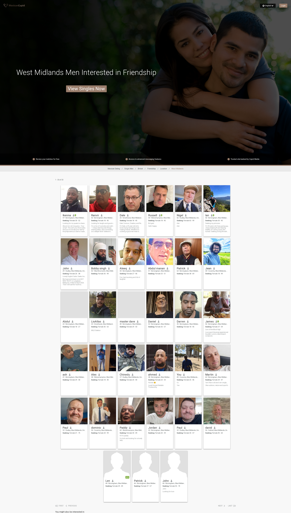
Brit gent (151, 223)
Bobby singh (98, 268)
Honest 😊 (152, 382)
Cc (178, 382)
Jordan (152, 427)
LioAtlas (96, 321)
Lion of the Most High (213, 329)
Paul (65, 427)
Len (107, 480)
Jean (208, 268)
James (209, 321)
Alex (94, 374)
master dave (127, 321)
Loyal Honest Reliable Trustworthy (155, 386)
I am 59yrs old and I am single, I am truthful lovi (216, 382)
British (140, 169)
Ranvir (95, 215)
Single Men (128, 169)
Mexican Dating (114, 169)
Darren (181, 321)
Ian (207, 215)
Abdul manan (156, 268)
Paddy (123, 427)
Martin (209, 374)
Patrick (181, 268)
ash (65, 374)
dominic (96, 427)
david (208, 427)
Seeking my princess (212, 223)
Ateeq (123, 268)
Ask (178, 223)
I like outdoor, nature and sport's (216, 385)
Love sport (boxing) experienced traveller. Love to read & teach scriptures (216, 334)
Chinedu (125, 374)
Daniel (152, 321)
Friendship (151, 169)
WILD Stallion (95, 330)
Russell (152, 215)
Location (163, 169)
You (179, 374)
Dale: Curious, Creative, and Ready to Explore (131, 223)
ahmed (152, 374)
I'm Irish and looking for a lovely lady (131, 439)
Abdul (66, 321)
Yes (178, 385)
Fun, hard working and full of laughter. (130, 278)
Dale (122, 215)
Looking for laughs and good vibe (102, 223)
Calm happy (152, 226)
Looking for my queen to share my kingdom (74, 223)
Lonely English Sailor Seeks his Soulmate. (74, 276)
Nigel (180, 215)
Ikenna (67, 215)
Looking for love (168, 491)
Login (283, 6)
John (66, 268)
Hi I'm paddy (124, 436)
